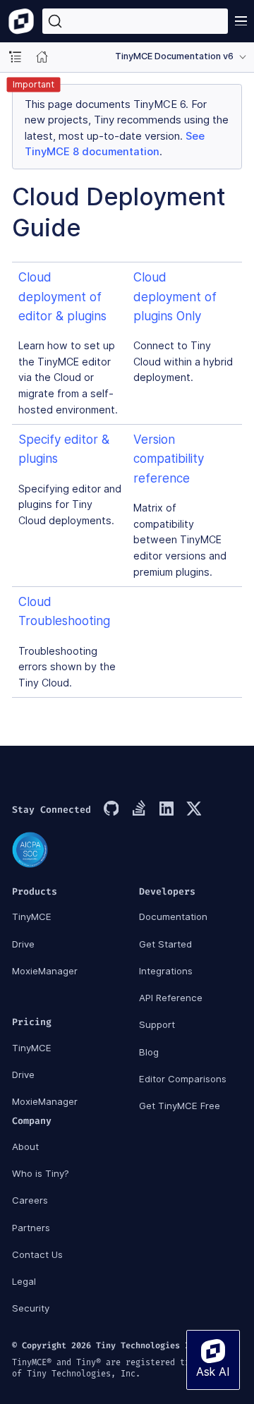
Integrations (166, 970)
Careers (30, 1200)
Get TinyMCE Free (179, 1105)
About (25, 1146)
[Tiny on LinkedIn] (166, 810)
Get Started (165, 944)
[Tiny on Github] (111, 810)
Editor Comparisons (182, 1078)
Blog (149, 1052)
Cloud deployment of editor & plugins (62, 296)
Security (30, 1308)
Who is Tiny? (40, 1173)
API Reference (170, 997)
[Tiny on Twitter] (193, 810)
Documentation (173, 916)
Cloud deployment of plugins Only (175, 296)
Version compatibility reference (168, 458)
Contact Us (37, 1254)
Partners (31, 1227)
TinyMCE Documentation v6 (174, 56)
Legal (24, 1281)
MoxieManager (45, 970)
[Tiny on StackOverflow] (138, 810)
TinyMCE (32, 916)
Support (157, 1024)
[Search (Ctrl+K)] (135, 21)
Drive (23, 944)
